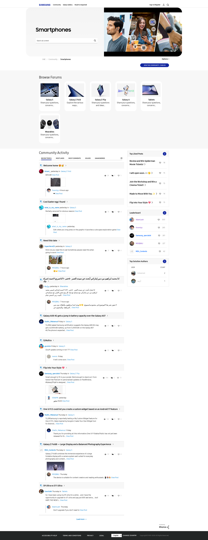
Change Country (130, 535)
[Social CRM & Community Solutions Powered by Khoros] (164, 526)
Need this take (50, 240)
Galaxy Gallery (67, 5)
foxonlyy (55, 190)
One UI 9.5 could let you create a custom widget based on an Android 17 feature (80, 409)
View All (148, 154)
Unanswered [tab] (100, 158)
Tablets (151, 100)
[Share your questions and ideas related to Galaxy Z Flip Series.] (100, 90)
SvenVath (48, 491)
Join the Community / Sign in (155, 65)
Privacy (90, 536)
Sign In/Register (155, 5)
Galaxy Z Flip (100, 100)
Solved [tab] (88, 158)
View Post (55, 175)
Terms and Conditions (72, 536)
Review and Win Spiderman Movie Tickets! (142, 163)
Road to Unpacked (81, 5)
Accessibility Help (49, 536)
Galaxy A (126, 100)
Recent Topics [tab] (46, 158)
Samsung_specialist (52, 374)
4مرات (47, 286)
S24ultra (47, 340)
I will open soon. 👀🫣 (140, 173)
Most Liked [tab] (60, 158)
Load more (80, 519)
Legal (101, 536)
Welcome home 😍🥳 (53, 165)
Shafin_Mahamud (51, 322)
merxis (54, 356)
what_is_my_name (52, 208)
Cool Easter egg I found (54, 201)
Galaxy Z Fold (75, 100)
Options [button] (165, 59)
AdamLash (56, 507)
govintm (48, 346)
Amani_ (47, 171)
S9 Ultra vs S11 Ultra (52, 485)
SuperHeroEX (50, 246)
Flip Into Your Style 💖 (54, 367)
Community (57, 5)
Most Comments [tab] (74, 158)
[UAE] (44, 5)
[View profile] (41, 171)
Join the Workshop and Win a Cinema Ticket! (143, 183)
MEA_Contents (50, 450)
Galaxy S (49, 100)
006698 (55, 398)
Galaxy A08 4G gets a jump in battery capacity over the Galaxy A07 (74, 315)
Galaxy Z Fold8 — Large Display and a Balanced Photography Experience (77, 444)
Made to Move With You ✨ (143, 193)
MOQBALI (55, 268)
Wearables (49, 132)
